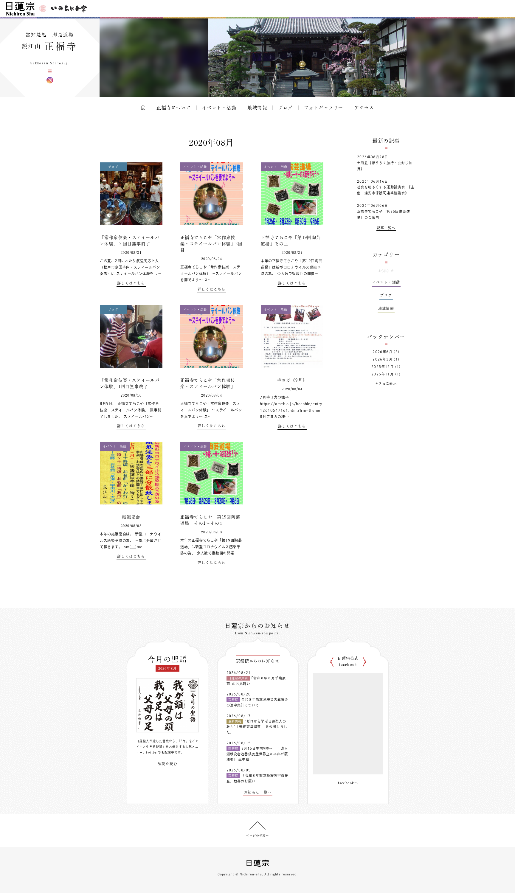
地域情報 (257, 107)
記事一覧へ (386, 227)
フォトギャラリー (323, 107)
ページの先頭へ (257, 835)
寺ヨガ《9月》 (292, 380)
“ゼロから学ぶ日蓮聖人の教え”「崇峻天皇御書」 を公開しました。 (257, 727)
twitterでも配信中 (160, 752)
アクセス (364, 107)
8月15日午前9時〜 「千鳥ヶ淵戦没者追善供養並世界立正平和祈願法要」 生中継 (257, 754)
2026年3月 (383, 359)
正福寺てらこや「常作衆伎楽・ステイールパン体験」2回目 (211, 243)
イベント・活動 (219, 107)
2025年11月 (382, 374)
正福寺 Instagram (49, 80)
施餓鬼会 (131, 517)
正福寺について (173, 107)
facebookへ (348, 783)
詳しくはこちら (131, 283)
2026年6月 (383, 351)
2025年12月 (382, 366)
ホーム (143, 107)
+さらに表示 (386, 383)
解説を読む (168, 763)
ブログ (285, 107)
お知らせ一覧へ (258, 792)
